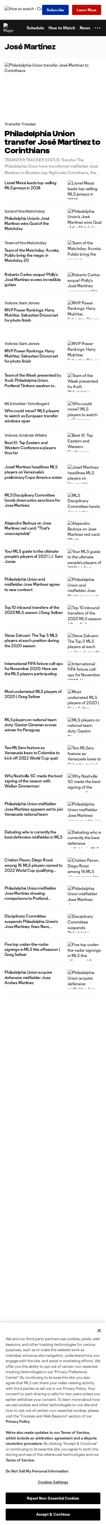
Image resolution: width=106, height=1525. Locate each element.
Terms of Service (75, 1432)
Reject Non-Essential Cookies (53, 1498)
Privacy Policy (18, 1421)
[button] (97, 28)
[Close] (99, 1330)
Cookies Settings (53, 1482)
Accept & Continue (53, 1514)
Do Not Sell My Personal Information (37, 1471)
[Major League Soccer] (8, 28)
